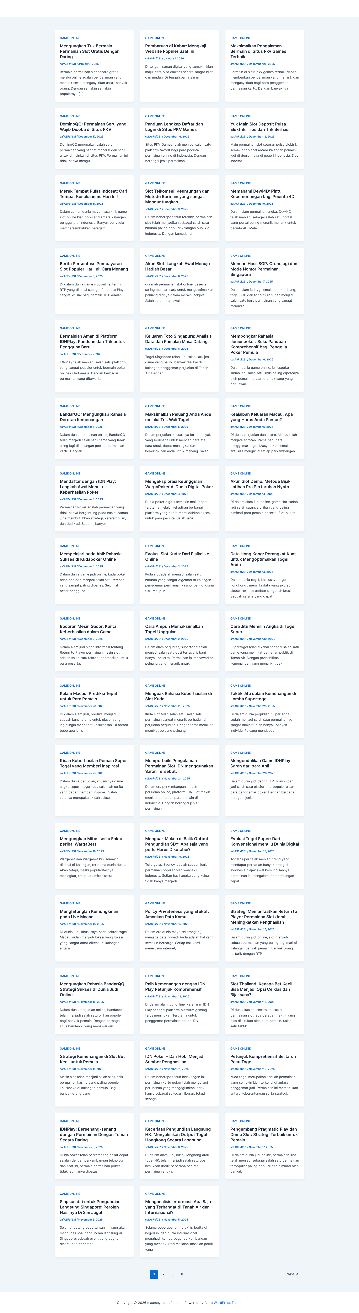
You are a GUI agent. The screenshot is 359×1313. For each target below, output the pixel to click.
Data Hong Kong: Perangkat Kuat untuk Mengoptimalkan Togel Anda (263, 559)
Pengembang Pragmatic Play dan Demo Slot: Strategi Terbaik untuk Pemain (264, 1134)
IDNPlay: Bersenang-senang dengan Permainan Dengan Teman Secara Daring (94, 1134)
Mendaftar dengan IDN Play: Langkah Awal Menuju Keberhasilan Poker (88, 487)
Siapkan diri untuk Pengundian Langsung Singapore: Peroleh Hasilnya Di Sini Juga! (90, 1207)
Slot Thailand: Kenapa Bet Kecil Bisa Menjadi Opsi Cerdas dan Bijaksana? (261, 989)
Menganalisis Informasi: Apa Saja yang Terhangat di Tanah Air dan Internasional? (178, 1207)
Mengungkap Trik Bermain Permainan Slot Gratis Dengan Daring (89, 51)
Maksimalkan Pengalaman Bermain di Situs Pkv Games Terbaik (258, 51)
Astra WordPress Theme (223, 1303)
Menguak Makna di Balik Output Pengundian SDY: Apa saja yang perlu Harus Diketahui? (176, 844)
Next (292, 1274)
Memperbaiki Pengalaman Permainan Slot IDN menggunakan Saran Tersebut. (179, 766)
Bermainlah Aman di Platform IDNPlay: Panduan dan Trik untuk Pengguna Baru (92, 341)
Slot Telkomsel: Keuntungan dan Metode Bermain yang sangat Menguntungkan (177, 196)
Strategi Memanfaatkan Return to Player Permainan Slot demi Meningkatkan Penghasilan (263, 917)
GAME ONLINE (70, 38)
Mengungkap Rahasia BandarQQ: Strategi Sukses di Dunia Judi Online (93, 989)
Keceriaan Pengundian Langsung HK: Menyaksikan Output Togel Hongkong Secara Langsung (178, 1134)
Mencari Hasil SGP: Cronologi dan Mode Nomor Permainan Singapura (263, 269)
